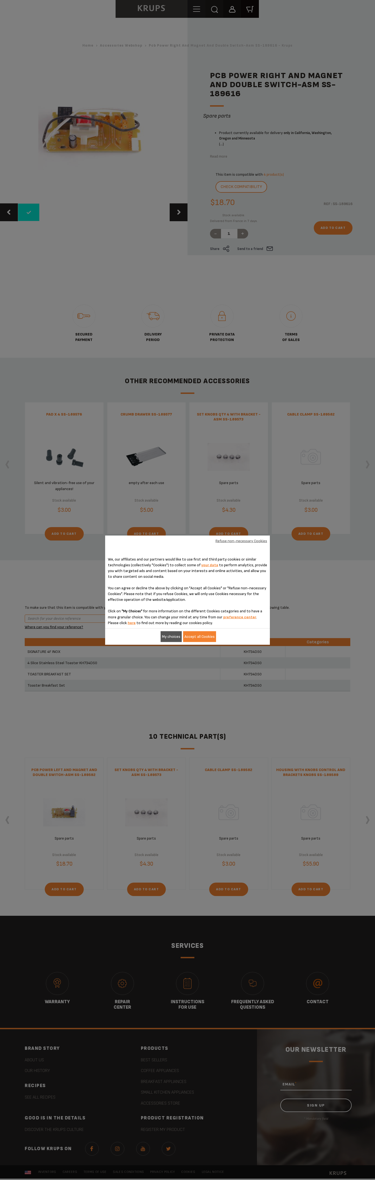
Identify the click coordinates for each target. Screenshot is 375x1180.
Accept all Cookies (199, 636)
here (132, 622)
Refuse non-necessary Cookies (241, 541)
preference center (239, 617)
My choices (171, 636)
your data (209, 564)
